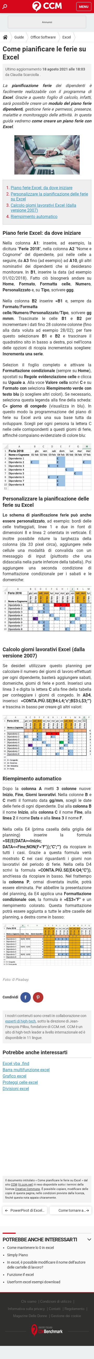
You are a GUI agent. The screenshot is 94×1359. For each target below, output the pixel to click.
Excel (66, 37)
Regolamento (74, 1309)
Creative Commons (27, 1189)
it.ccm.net (25, 1184)
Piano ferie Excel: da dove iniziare (41, 187)
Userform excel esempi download (33, 1282)
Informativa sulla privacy (26, 1309)
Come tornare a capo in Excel (71, 1211)
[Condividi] (25, 997)
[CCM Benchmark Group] (47, 1330)
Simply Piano (17, 1255)
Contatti (55, 1309)
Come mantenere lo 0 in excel (30, 1248)
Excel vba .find (16, 1063)
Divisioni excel (16, 1088)
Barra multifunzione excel (26, 1069)
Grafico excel (14, 1076)
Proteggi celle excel (20, 1082)
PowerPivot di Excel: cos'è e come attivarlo (26, 1211)
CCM (14, 1184)
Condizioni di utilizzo (55, 1301)
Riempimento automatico (34, 216)
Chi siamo (28, 1301)
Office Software (43, 37)
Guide (19, 37)
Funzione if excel (20, 1275)
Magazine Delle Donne (30, 1316)
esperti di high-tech (20, 1021)
